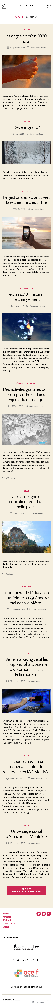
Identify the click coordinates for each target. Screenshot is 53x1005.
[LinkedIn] (44, 914)
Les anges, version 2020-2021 (26, 39)
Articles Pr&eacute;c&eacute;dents (26, 890)
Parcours (6, 916)
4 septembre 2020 (17, 47)
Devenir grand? (26, 127)
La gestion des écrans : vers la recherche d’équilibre (26, 200)
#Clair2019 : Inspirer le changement (26, 297)
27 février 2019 (17, 306)
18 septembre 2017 (17, 778)
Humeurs (26, 30)
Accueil (5, 913)
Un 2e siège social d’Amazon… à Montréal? (26, 834)
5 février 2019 (17, 406)
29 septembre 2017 (17, 681)
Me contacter (9, 923)
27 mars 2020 (18, 134)
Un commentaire (36, 134)
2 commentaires (36, 513)
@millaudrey (26, 5)
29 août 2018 (19, 513)
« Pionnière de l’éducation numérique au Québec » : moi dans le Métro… (26, 597)
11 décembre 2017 (17, 609)
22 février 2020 (19, 209)
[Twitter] (38, 914)
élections (9, 574)
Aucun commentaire (38, 47)
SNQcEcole (10, 478)
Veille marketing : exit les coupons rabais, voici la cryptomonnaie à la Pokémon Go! (26, 667)
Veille (26, 490)
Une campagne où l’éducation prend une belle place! (26, 501)
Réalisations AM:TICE (26, 383)
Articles (26, 191)
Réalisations (8, 920)
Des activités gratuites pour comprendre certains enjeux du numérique (26, 394)
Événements (26, 288)
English (5, 926)
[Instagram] (49, 914)
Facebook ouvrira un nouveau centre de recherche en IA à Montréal (26, 766)
